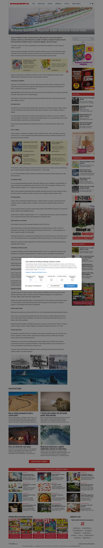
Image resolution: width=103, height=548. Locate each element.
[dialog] (51, 274)
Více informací (41, 269)
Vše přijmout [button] (71, 286)
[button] (51, 272)
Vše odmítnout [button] (55, 286)
